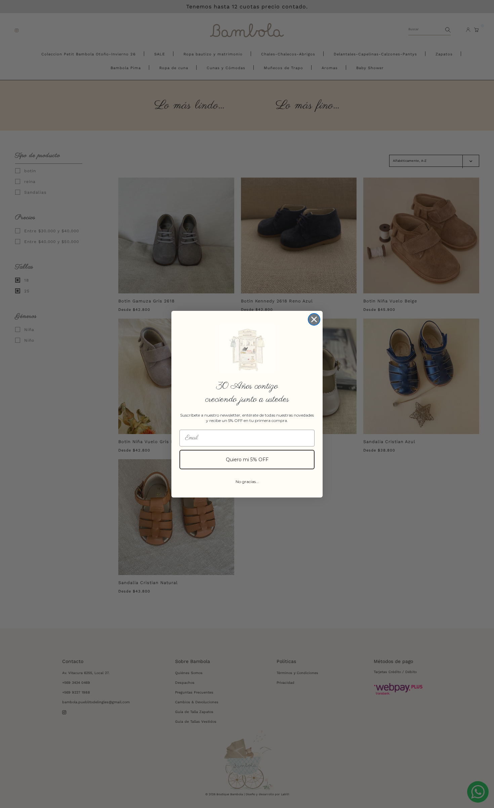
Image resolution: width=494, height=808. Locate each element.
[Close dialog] (314, 319)
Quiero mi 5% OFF (247, 460)
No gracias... (247, 481)
